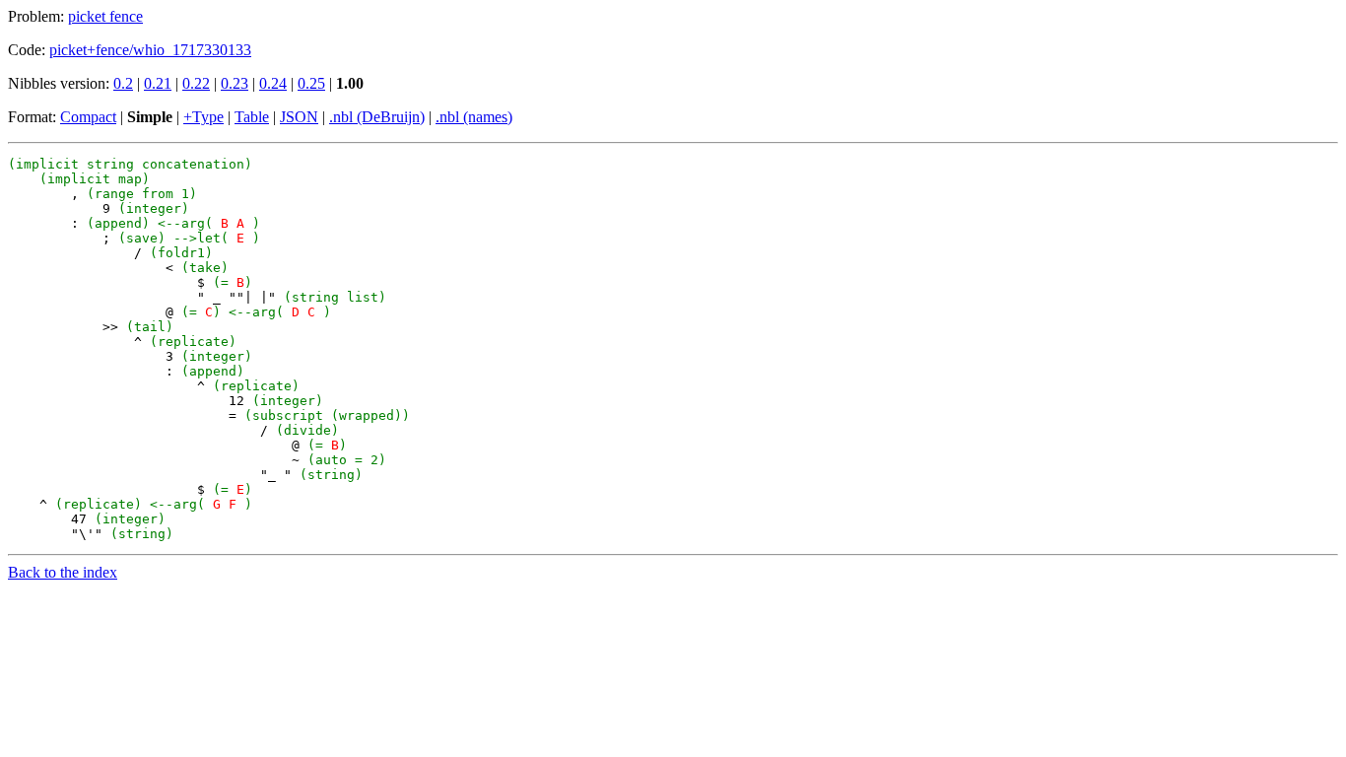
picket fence (105, 16)
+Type (203, 116)
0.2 (123, 83)
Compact (88, 116)
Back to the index (62, 572)
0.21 (157, 83)
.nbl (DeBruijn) (377, 116)
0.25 (311, 83)
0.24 (273, 83)
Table (252, 116)
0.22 (196, 83)
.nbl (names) (474, 116)
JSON (299, 116)
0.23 (234, 83)
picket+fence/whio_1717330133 (150, 49)
